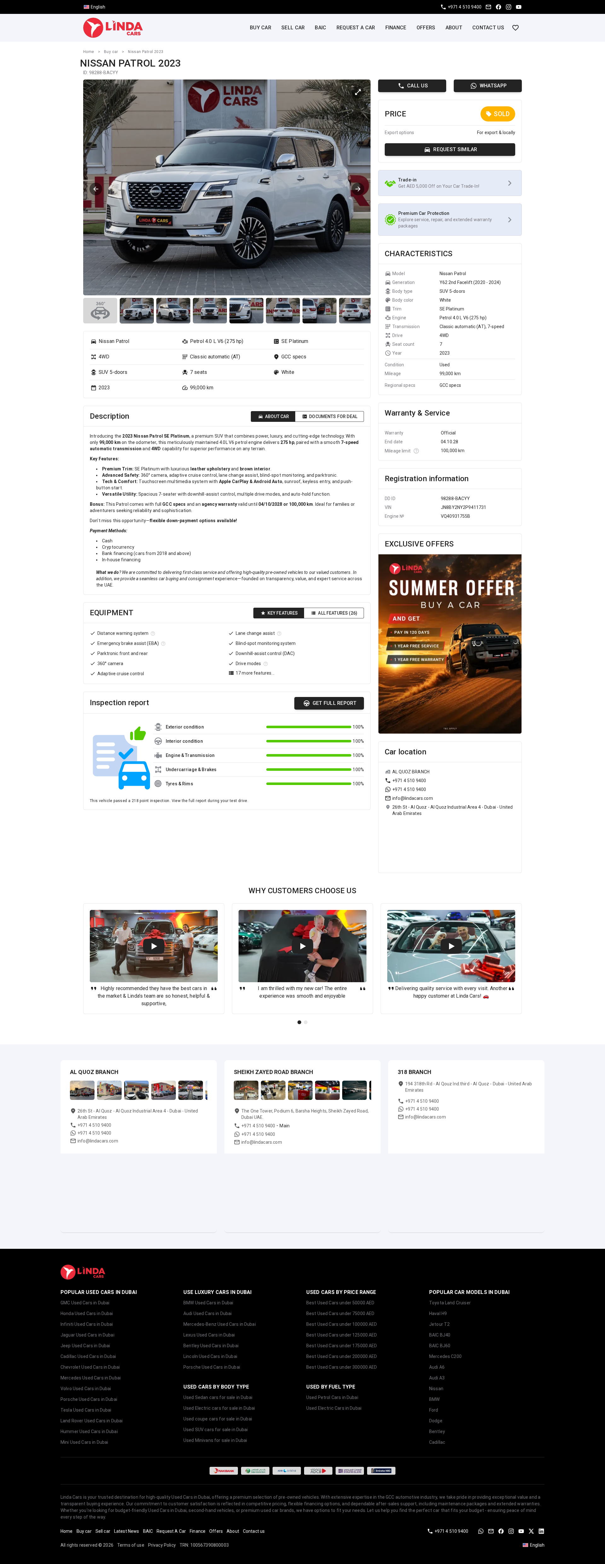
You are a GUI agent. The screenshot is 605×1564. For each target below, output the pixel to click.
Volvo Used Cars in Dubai (85, 1388)
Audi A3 (437, 1377)
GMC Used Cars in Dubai (84, 1302)
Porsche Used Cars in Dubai (88, 1399)
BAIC (320, 28)
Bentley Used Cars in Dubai (211, 1345)
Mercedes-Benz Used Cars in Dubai (219, 1324)
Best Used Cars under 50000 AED (340, 1302)
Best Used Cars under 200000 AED (341, 1356)
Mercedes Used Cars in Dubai (90, 1377)
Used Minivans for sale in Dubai (215, 1440)
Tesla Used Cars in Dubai (86, 1410)
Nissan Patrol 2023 (145, 52)
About (454, 28)
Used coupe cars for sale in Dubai (217, 1418)
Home (88, 52)
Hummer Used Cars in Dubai (89, 1431)
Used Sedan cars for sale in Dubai (217, 1397)
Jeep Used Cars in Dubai (85, 1345)
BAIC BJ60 (439, 1345)
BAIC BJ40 (439, 1334)
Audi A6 (437, 1367)
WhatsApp (493, 86)
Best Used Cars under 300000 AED (341, 1367)
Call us (417, 86)
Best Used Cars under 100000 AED (341, 1324)
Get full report (335, 703)
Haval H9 (438, 1313)
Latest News (126, 1531)
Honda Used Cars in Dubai (86, 1313)
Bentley (437, 1431)
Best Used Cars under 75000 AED (340, 1313)
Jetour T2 (439, 1324)
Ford (433, 1410)
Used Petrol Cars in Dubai (332, 1397)
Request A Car (356, 28)
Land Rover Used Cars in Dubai (91, 1420)
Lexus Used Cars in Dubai (209, 1334)
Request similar (455, 149)
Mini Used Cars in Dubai (84, 1442)
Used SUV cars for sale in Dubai (215, 1429)
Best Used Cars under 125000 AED (341, 1334)
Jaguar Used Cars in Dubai (87, 1334)
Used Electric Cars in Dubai (333, 1408)
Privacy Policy (162, 1545)
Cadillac (437, 1442)
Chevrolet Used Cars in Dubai (90, 1367)
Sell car (293, 28)
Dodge (435, 1420)
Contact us (488, 28)
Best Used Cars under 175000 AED (341, 1345)
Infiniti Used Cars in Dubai (86, 1324)
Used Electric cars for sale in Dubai (219, 1408)
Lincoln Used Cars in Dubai (210, 1356)
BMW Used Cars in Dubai (208, 1302)
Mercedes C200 (445, 1356)
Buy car (260, 28)
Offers (426, 28)
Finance (395, 28)
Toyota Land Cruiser (450, 1302)
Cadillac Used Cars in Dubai (88, 1356)
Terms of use (130, 1545)
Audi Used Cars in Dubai (207, 1313)
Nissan (436, 1388)
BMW (434, 1399)
